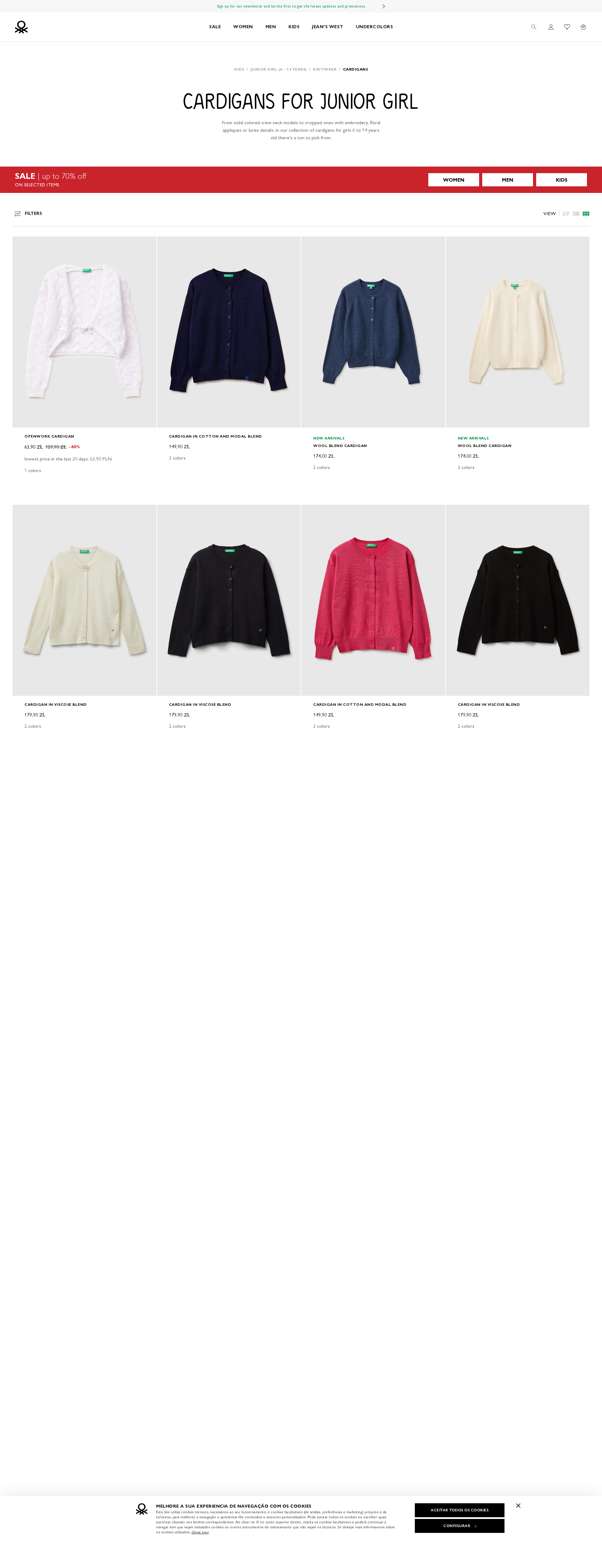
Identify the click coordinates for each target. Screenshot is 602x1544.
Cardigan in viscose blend (55, 704)
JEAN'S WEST (327, 26)
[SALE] (301, 180)
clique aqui (200, 1532)
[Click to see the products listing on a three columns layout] (586, 213)
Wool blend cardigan (340, 445)
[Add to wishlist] (22, 244)
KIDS (293, 26)
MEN (271, 26)
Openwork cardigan (49, 436)
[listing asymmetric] (565, 213)
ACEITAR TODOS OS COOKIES (459, 1510)
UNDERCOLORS (374, 26)
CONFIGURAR (456, 1526)
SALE (215, 26)
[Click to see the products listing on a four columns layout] (576, 213)
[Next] (384, 6)
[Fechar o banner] (518, 1505)
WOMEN (243, 26)
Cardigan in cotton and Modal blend (215, 436)
